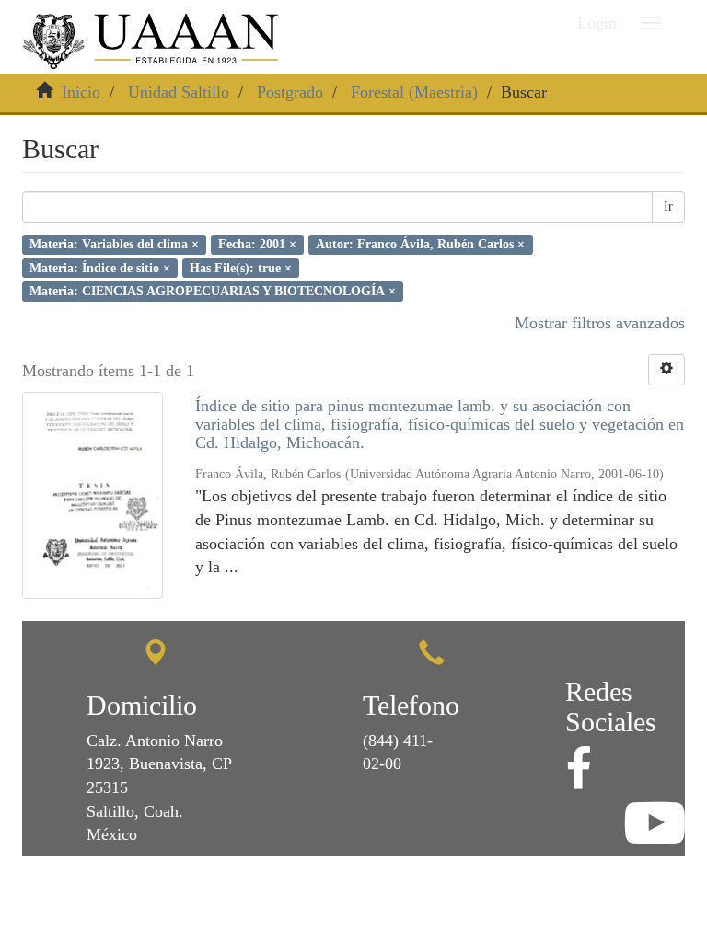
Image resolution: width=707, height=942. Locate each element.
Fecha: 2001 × (257, 244)
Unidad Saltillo (178, 92)
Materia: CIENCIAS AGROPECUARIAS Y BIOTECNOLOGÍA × (212, 291)
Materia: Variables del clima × (114, 244)
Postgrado (290, 92)
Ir (668, 206)
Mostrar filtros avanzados (600, 323)
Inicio (81, 92)
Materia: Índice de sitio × (99, 267)
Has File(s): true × (241, 267)
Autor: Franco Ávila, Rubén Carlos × (420, 244)
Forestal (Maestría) (414, 92)
